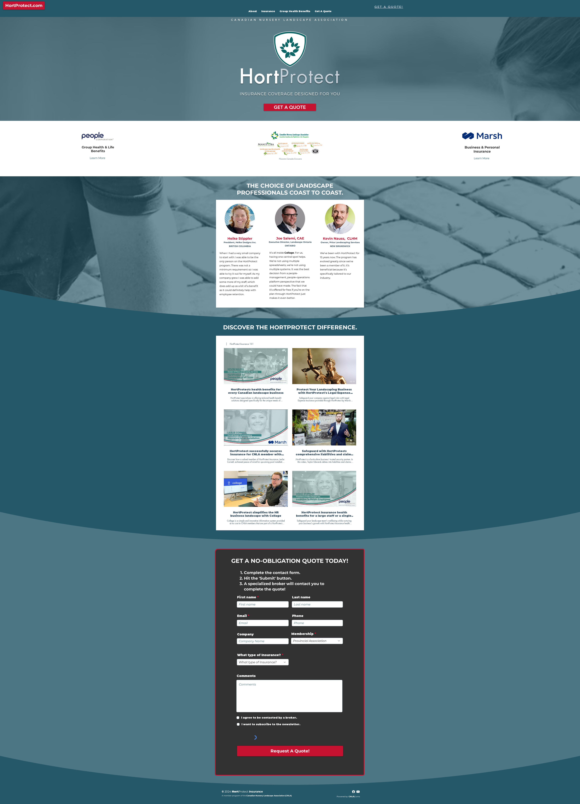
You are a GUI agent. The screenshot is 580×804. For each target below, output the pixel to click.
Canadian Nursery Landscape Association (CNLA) (269, 795)
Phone (297, 615)
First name (246, 597)
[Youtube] (358, 792)
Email (242, 615)
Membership (302, 633)
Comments (246, 675)
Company (245, 634)
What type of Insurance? (259, 655)
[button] (240, 344)
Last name (301, 597)
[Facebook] (353, 792)
